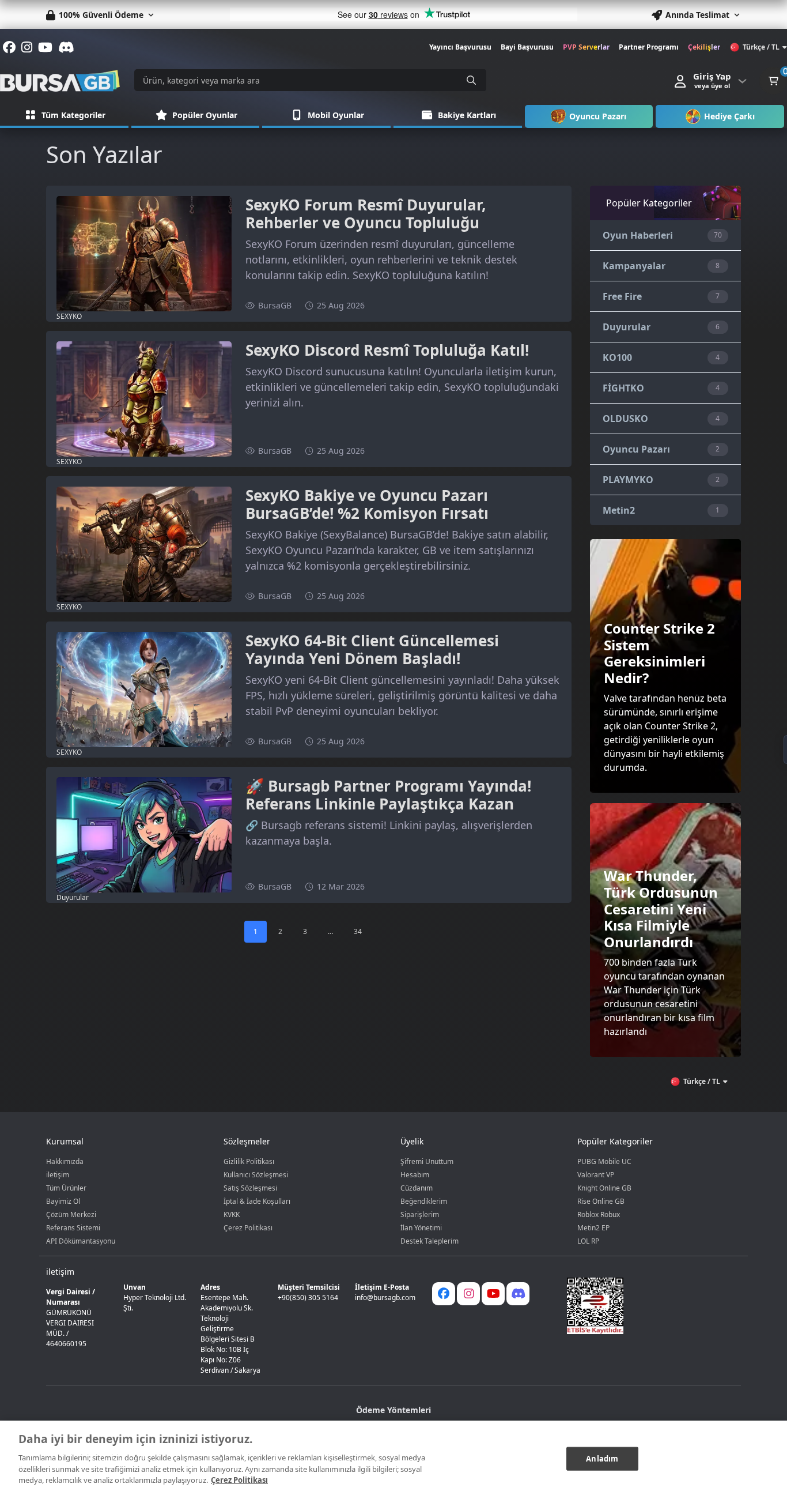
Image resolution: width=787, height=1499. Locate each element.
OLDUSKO (625, 418)
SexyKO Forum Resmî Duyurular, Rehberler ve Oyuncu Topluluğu (365, 213)
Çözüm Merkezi (71, 1214)
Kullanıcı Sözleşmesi (256, 1175)
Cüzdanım (416, 1188)
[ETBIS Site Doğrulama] (647, 1306)
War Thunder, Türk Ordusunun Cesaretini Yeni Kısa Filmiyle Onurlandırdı (661, 908)
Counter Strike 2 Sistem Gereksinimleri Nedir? (659, 653)
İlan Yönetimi (421, 1228)
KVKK (232, 1214)
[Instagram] (468, 1293)
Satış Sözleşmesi (250, 1188)
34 (358, 931)
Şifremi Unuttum (426, 1161)
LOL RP (588, 1241)
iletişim (57, 1175)
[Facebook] (443, 1293)
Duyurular (626, 327)
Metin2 (619, 510)
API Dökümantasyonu (80, 1241)
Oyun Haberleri (638, 235)
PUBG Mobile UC (604, 1161)
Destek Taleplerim (429, 1241)
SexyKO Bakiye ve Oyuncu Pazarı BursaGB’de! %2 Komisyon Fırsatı (367, 504)
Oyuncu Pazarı (636, 449)
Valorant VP (595, 1175)
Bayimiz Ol (63, 1201)
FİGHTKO (623, 388)
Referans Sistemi (73, 1228)
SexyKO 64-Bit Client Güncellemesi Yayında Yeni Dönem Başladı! (372, 649)
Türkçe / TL (761, 47)
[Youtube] (493, 1293)
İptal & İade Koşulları (257, 1201)
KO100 (617, 357)
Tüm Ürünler (66, 1188)
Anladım (602, 1458)
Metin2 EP (593, 1228)
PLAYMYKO (628, 479)
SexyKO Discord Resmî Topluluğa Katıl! (387, 350)
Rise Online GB (601, 1201)
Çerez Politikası (248, 1228)
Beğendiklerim (423, 1201)
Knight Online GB (604, 1188)
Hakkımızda (65, 1161)
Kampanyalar (634, 265)
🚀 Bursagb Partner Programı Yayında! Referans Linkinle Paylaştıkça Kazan (388, 794)
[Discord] (517, 1293)
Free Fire (622, 296)
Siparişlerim (419, 1214)
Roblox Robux (598, 1214)
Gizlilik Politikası (249, 1161)
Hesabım (414, 1175)
